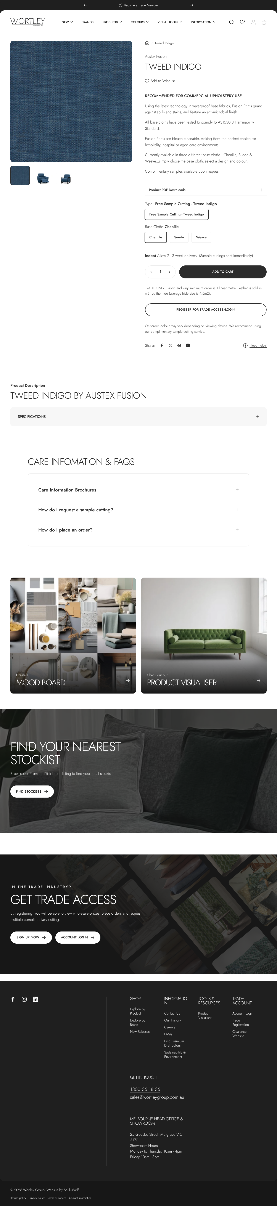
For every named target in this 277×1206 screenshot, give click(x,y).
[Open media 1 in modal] (71, 101)
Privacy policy (37, 1198)
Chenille (155, 237)
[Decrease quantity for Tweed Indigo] (150, 272)
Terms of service (56, 1198)
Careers (169, 1027)
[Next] (191, 5)
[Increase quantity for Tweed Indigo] (171, 272)
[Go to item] (20, 175)
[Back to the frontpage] (147, 43)
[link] (206, 309)
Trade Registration (240, 1022)
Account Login (242, 1013)
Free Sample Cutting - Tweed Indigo (176, 214)
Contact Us (172, 1013)
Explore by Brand (137, 1022)
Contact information (80, 1198)
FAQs (168, 1034)
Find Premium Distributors (174, 1043)
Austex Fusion (156, 56)
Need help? (258, 345)
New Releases (140, 1031)
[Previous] (85, 5)
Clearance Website (239, 1033)
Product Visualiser (204, 1015)
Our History (172, 1020)
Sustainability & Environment (175, 1054)
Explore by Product (137, 1011)
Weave (201, 237)
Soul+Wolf (71, 1189)
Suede (179, 237)
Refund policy (18, 1198)
